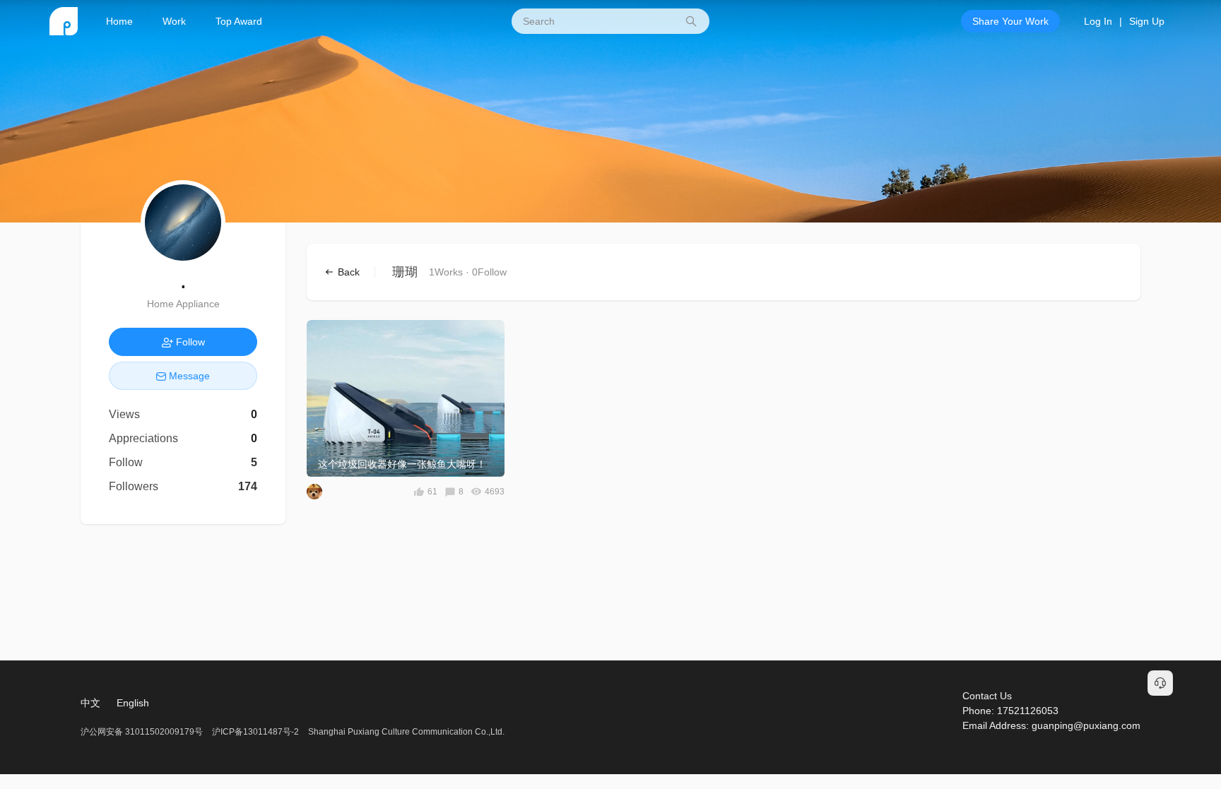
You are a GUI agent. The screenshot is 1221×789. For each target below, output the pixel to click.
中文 (90, 702)
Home (119, 21)
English (133, 702)
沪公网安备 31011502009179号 (143, 732)
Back (348, 272)
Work (174, 21)
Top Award (239, 21)
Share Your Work (1010, 21)
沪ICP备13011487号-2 (255, 732)
